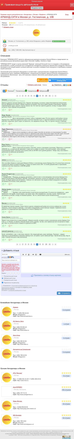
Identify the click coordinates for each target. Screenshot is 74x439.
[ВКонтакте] (64, 85)
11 (49, 96)
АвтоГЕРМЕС (17, 387)
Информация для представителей (61, 80)
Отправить (65, 293)
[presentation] (4, 91)
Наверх (44, 85)
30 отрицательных (29, 25)
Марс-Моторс (17, 401)
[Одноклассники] (68, 85)
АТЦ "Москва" (17, 373)
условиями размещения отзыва (17, 290)
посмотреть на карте (59, 41)
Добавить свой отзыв (34, 85)
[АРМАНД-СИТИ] (36, 36)
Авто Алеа (16, 335)
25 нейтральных (40, 25)
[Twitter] (66, 85)
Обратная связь (36, 435)
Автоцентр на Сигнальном (21, 349)
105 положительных (18, 25)
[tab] (4, 91)
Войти (5, 257)
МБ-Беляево (17, 415)
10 (46, 96)
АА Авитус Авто (18, 321)
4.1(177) (20, 23)
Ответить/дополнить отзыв (64, 108)
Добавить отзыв (8, 27)
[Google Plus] (70, 85)
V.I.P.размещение (44, 80)
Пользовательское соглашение (48, 435)
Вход (66, 14)
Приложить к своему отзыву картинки (47, 275)
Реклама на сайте (61, 435)
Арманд (15, 307)
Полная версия (37, 1)
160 (10, 25)
